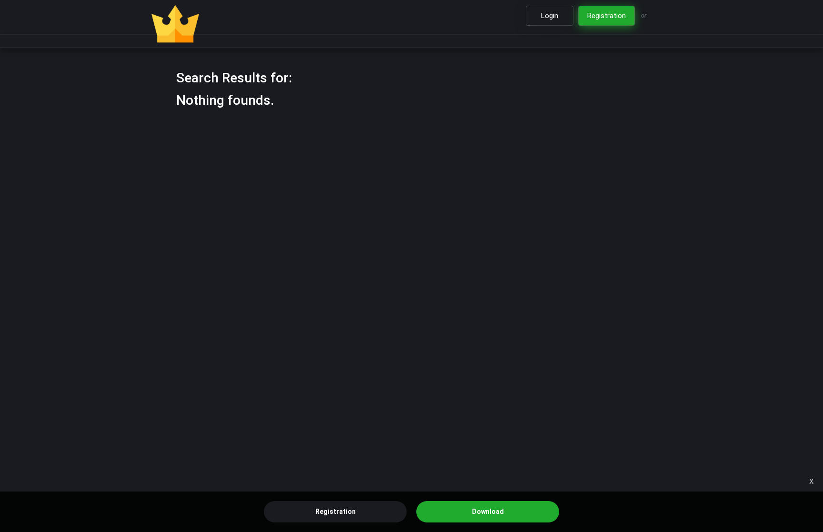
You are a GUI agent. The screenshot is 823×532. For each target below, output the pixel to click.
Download (488, 511)
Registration (335, 511)
